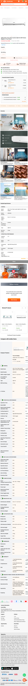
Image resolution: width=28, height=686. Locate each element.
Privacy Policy (16, 618)
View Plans (3, 44)
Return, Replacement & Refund (19, 621)
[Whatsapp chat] (24, 675)
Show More (24, 101)
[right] (25, 308)
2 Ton (3, 49)
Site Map (2, 618)
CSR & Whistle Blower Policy (19, 619)
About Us (15, 625)
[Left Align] (26, 4)
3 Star (3, 54)
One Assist (3, 619)
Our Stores (16, 627)
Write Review (14, 299)
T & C (15, 616)
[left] (22, 308)
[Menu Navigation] (1, 1)
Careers (2, 625)
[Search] (16, 1)
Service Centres (17, 629)
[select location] (19, 1)
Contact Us (3, 616)
